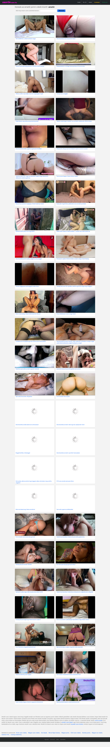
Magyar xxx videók (97, 733)
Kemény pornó (86, 733)
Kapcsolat (47, 739)
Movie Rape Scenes (54, 733)
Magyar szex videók (34, 733)
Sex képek (44, 733)
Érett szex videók (76, 733)
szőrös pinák (98, 720)
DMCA (57, 739)
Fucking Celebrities (16, 734)
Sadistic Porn (5, 734)
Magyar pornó (65, 733)
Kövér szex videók (21, 733)
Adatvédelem (62, 739)
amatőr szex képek (67, 722)
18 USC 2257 (52, 739)
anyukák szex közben (77, 724)
